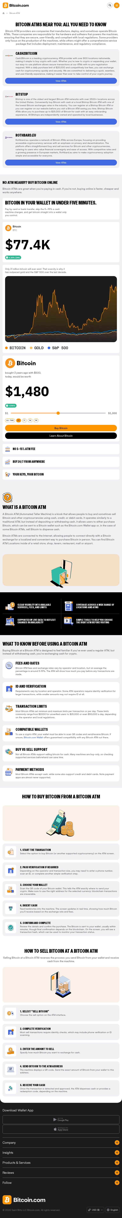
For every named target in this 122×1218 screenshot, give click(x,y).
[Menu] (116, 5)
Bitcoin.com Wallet (33, 737)
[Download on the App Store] (61, 1129)
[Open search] (110, 5)
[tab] (10, 420)
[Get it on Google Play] (61, 1119)
